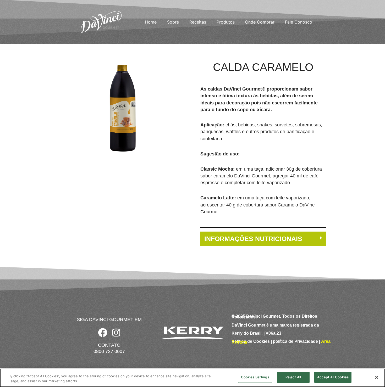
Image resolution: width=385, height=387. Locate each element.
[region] (192, 377)
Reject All (293, 377)
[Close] (376, 377)
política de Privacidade (295, 341)
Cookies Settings (255, 377)
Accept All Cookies (333, 377)
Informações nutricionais (253, 238)
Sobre (173, 22)
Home (151, 22)
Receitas (197, 22)
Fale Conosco (298, 22)
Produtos (226, 22)
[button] (263, 239)
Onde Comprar (259, 22)
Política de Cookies (251, 341)
